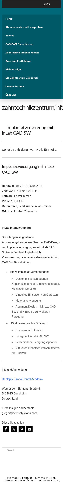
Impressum (41, 478)
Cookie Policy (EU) (49, 480)
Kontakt (27, 478)
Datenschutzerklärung (20, 480)
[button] (6, 429)
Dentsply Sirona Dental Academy (22, 379)
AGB (53, 478)
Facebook (13, 478)
